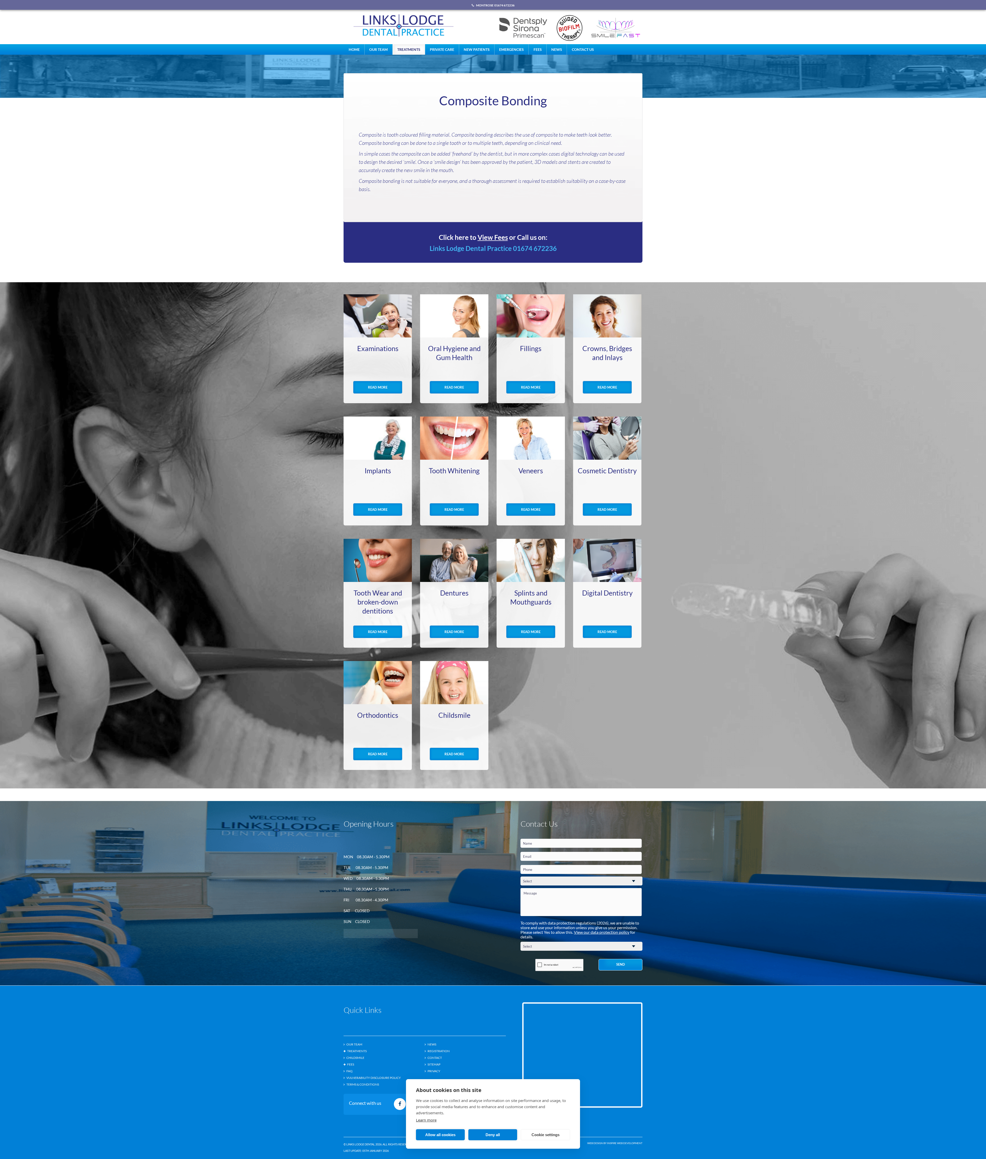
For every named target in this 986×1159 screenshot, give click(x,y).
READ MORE (377, 387)
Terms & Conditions (362, 1084)
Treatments (408, 49)
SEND (620, 964)
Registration (439, 1051)
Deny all (493, 1135)
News (556, 49)
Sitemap (434, 1064)
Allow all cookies (440, 1135)
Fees (538, 49)
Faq (349, 1071)
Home (354, 49)
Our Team (378, 49)
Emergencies (511, 49)
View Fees (493, 237)
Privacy (434, 1071)
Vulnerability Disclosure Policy (373, 1078)
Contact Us (583, 49)
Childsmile (355, 1058)
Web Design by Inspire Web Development (614, 1143)
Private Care (442, 49)
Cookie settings (546, 1135)
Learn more (426, 1120)
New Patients (477, 49)
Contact (435, 1058)
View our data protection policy (601, 932)
